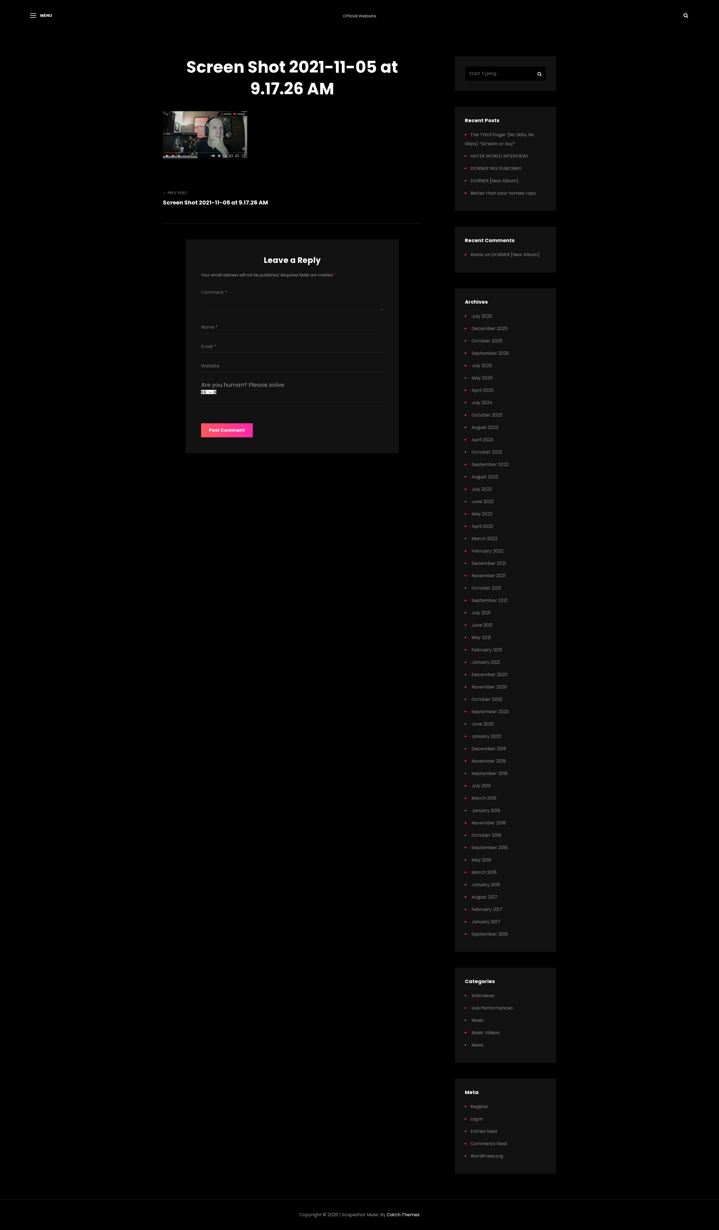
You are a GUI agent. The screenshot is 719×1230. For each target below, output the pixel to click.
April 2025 (482, 390)
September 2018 (490, 847)
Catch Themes (403, 1214)
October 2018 (486, 835)
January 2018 (486, 884)
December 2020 (490, 674)
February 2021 (487, 650)
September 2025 (490, 353)
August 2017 (484, 897)
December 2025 (490, 328)
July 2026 (482, 316)
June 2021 (482, 625)
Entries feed (483, 1131)
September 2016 (490, 934)
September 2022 (490, 464)
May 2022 (482, 514)
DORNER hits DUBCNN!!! (496, 168)
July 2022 (482, 489)
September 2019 (490, 773)
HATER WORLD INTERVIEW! (499, 156)
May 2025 (482, 378)
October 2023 (487, 415)
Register (479, 1106)
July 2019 (481, 786)
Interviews (483, 995)
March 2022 (484, 538)
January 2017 (486, 921)
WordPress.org (486, 1156)
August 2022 (485, 477)
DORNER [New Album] (494, 181)
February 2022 (487, 551)
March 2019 (484, 798)
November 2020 (489, 687)
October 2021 (486, 588)
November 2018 (489, 823)
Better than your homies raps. (503, 193)
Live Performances (492, 1008)
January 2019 (486, 810)
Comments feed (488, 1143)
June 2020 (483, 724)
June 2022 (483, 501)
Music (478, 1020)
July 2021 (481, 613)
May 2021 (481, 637)
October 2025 (487, 341)
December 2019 (489, 748)
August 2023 (485, 427)
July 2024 (482, 402)
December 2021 (489, 563)
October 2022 (487, 452)
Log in (476, 1119)
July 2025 (482, 365)
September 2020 (490, 711)
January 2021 (486, 662)
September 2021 (490, 600)
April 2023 (482, 439)
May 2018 (482, 860)
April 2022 (482, 526)
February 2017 (487, 909)
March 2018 (484, 872)
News (477, 1045)
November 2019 (489, 761)
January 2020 (486, 736)
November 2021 (489, 575)
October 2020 (487, 699)
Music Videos (486, 1032)
